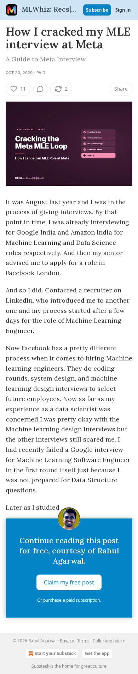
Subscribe (97, 10)
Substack (40, 666)
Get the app (97, 653)
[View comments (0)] (40, 89)
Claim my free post (69, 582)
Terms (83, 641)
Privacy (67, 641)
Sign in (123, 10)
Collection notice (109, 641)
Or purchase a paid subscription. (69, 600)
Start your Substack (55, 653)
